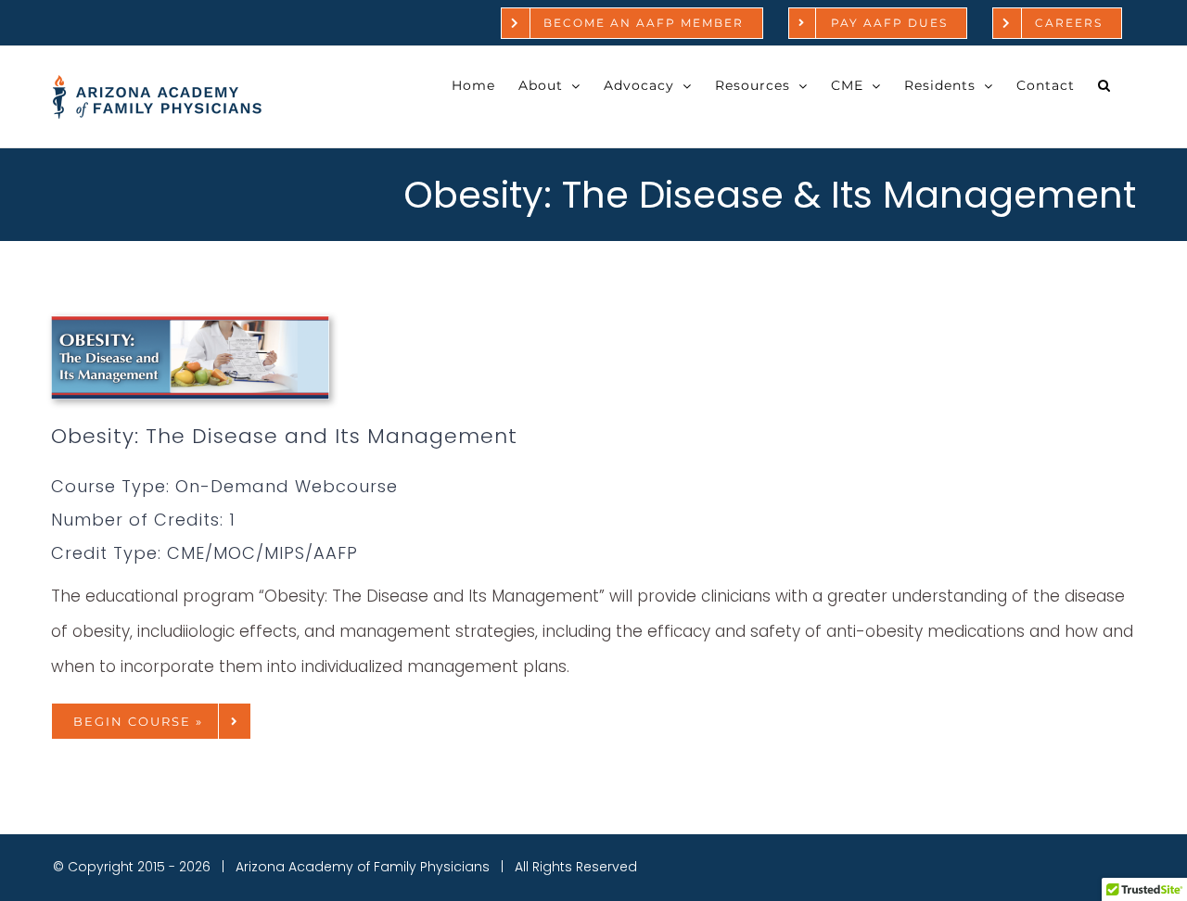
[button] (1104, 85)
